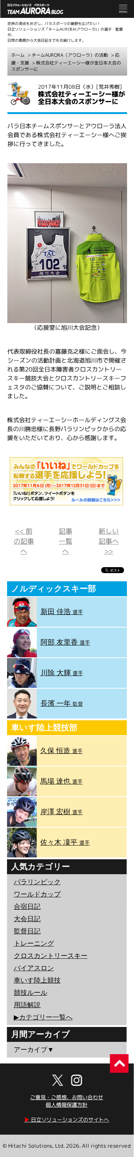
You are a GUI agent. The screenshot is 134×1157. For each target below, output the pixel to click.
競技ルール (30, 992)
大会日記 (27, 919)
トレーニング (34, 943)
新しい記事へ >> (109, 541)
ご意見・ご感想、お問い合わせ (66, 1097)
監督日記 (27, 931)
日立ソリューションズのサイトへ (66, 1119)
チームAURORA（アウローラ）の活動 (70, 55)
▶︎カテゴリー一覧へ (43, 1017)
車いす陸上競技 (37, 980)
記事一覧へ (65, 541)
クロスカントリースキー (50, 956)
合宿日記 (27, 906)
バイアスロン (34, 968)
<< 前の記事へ (24, 541)
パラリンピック (37, 882)
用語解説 (27, 1005)
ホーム (18, 55)
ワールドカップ (37, 894)
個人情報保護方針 (66, 1104)
